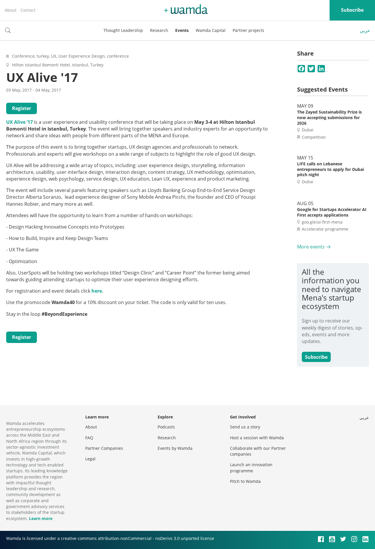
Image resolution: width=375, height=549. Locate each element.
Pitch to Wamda (245, 481)
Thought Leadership (123, 30)
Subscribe (352, 10)
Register (21, 108)
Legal (90, 458)
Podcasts (166, 427)
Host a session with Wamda (257, 437)
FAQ (89, 437)
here (96, 291)
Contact (28, 10)
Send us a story (245, 427)
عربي (365, 30)
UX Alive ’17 (19, 122)
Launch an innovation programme (251, 467)
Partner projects (248, 30)
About (10, 10)
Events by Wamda (175, 448)
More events (311, 246)
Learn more (40, 518)
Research (159, 30)
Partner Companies (104, 448)
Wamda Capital (211, 30)
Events (182, 30)
